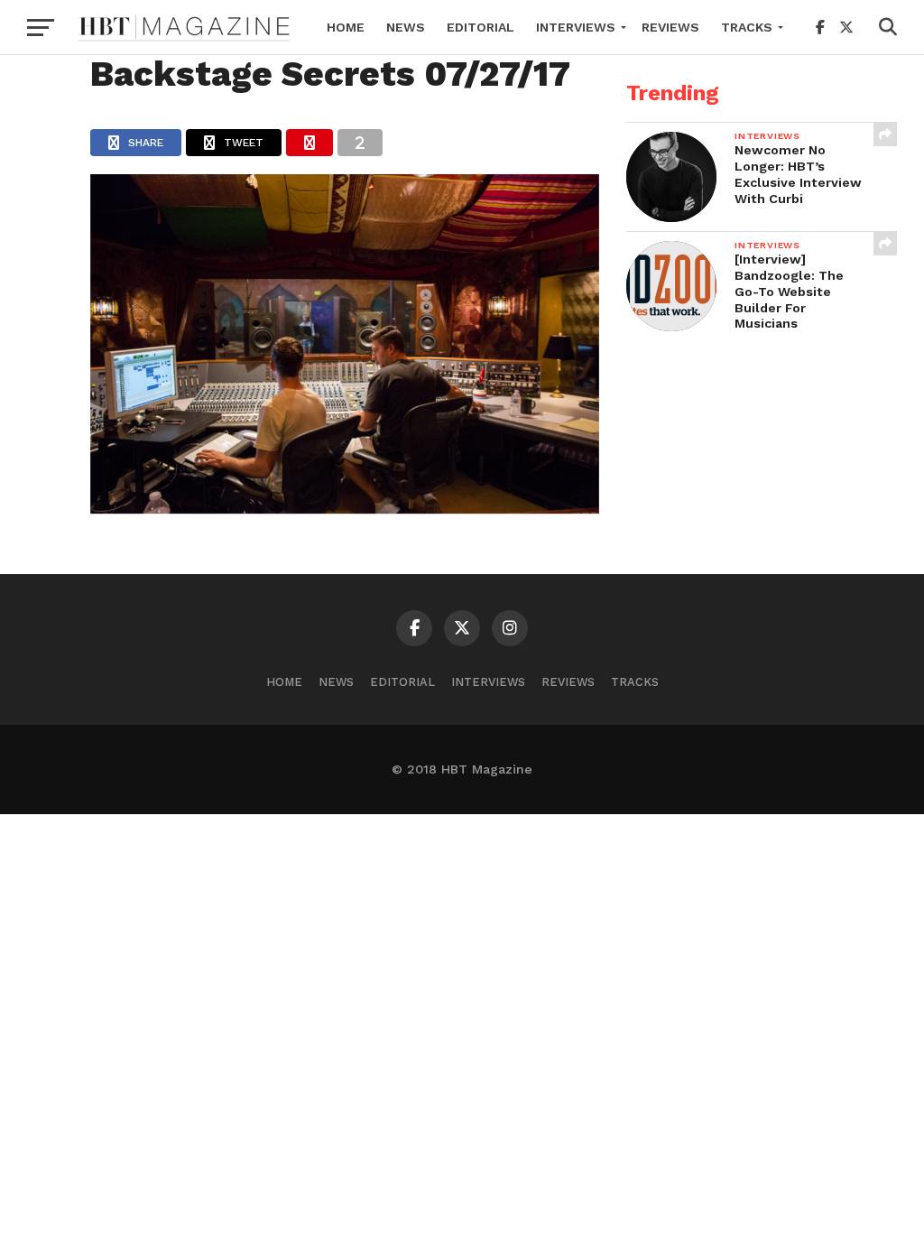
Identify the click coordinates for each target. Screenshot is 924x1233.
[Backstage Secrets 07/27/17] (344, 507)
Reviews (670, 27)
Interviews (575, 27)
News (405, 27)
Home (346, 27)
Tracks (746, 27)
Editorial (480, 27)
